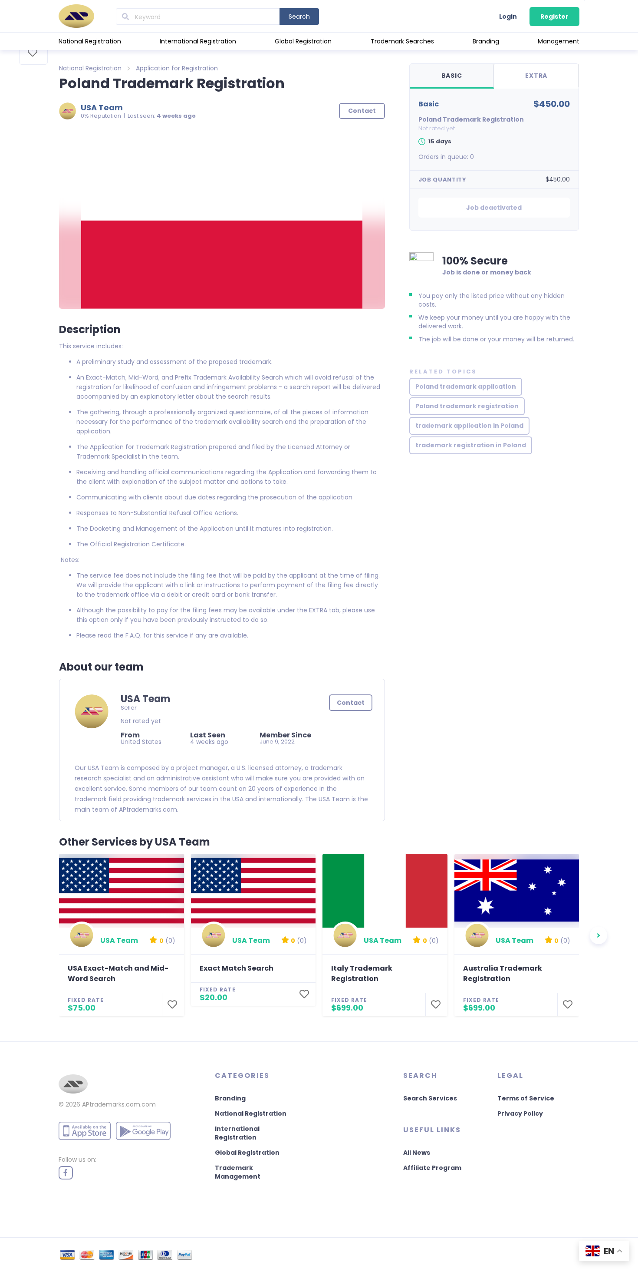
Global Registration (303, 41)
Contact (351, 702)
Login (508, 16)
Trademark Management (237, 1172)
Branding (486, 41)
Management (558, 41)
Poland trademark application (465, 386)
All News (416, 1152)
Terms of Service (525, 1098)
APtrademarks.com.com (119, 1104)
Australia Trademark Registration (502, 973)
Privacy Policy (520, 1113)
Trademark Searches (402, 41)
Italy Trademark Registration (361, 973)
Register (554, 16)
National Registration (90, 41)
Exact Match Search (236, 968)
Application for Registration (177, 68)
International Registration (198, 41)
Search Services (430, 1098)
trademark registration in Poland (470, 445)
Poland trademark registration (467, 406)
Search (299, 16)
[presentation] (598, 935)
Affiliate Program (432, 1167)
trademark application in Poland (469, 425)
